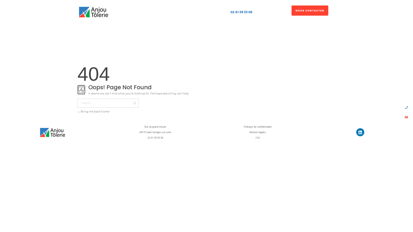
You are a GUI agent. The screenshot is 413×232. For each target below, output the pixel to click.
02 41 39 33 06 (241, 12)
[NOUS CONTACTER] (406, 107)
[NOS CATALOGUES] (406, 117)
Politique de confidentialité (258, 126)
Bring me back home (94, 111)
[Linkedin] (360, 132)
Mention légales (258, 132)
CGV (258, 137)
